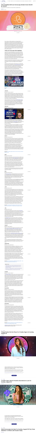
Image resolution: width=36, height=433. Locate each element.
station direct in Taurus (19, 99)
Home (1, 3)
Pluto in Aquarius (8, 173)
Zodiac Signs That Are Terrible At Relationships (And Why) (13, 265)
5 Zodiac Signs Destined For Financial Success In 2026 (13, 269)
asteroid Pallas (15, 121)
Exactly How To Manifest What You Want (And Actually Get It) (14, 268)
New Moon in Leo (8, 217)
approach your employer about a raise (16, 233)
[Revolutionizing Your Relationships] (3, 1)
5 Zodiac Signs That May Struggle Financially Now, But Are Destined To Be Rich (13, 266)
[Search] (33, 1)
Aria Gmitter (2, 383)
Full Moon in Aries (8, 274)
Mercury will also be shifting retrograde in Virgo (13, 228)
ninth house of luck (18, 64)
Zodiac (4, 3)
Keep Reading (14, 375)
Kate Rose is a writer (7, 325)
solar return (21, 210)
